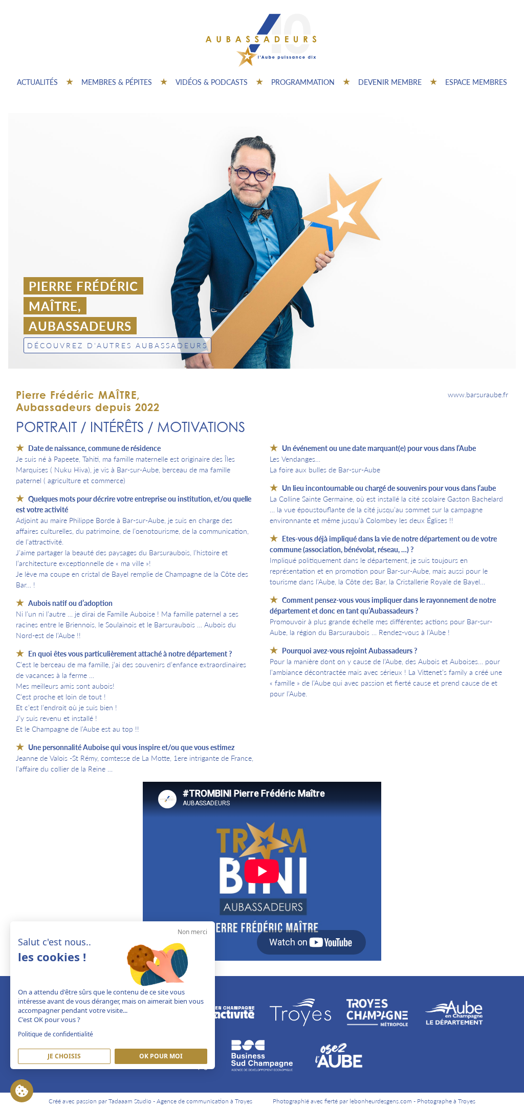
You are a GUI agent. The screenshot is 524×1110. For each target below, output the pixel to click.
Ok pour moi (161, 1056)
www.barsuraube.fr (478, 394)
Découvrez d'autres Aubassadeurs (117, 345)
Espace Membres (476, 82)
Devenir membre (390, 82)
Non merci (192, 931)
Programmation (303, 82)
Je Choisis (64, 1056)
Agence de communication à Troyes (204, 1101)
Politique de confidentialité (55, 1034)
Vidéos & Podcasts (212, 82)
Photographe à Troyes (446, 1101)
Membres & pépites (116, 82)
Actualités (37, 82)
